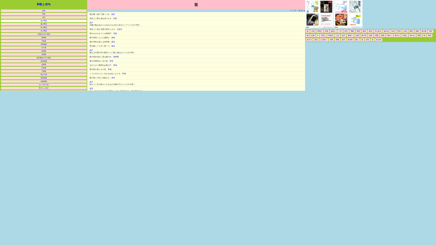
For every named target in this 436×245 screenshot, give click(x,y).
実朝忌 (330, 35)
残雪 (358, 31)
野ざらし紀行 (44, 88)
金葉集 (43, 64)
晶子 (91, 23)
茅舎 (111, 61)
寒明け (319, 31)
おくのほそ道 (44, 85)
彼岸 (343, 40)
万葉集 (43, 41)
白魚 (393, 31)
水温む (404, 35)
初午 (346, 31)
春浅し (333, 31)
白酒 (357, 35)
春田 (429, 35)
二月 (340, 31)
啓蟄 (376, 35)
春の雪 (364, 35)
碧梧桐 (116, 57)
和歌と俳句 (44, 4)
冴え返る (378, 31)
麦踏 (411, 31)
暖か (357, 40)
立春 (313, 31)
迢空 (91, 88)
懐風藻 (43, 37)
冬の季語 (44, 31)
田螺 (419, 35)
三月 (337, 35)
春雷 (370, 35)
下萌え (323, 35)
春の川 (309, 40)
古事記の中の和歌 (43, 34)
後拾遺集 (44, 61)
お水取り (324, 40)
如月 (343, 35)
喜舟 (113, 78)
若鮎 (316, 40)
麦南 (113, 38)
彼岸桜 (350, 40)
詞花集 (43, 68)
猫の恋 (386, 31)
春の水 (412, 35)
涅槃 (331, 40)
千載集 (43, 71)
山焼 (405, 31)
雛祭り (350, 35)
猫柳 (417, 31)
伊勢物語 (44, 44)
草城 (115, 65)
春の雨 (378, 40)
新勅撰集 (44, 78)
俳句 (43, 17)
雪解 (352, 31)
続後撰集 (44, 81)
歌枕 (43, 14)
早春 (326, 31)
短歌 (43, 11)
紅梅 (313, 35)
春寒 (364, 31)
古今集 (43, 48)
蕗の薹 (424, 31)
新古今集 (44, 74)
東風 (382, 35)
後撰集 (43, 51)
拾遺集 (43, 54)
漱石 (113, 14)
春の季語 (44, 21)
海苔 (430, 31)
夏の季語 (44, 24)
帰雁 (337, 40)
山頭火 (119, 29)
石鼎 (115, 18)
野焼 (399, 31)
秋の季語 (44, 27)
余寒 (370, 31)
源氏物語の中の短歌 (44, 58)
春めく (389, 35)
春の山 (397, 35)
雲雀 (367, 40)
